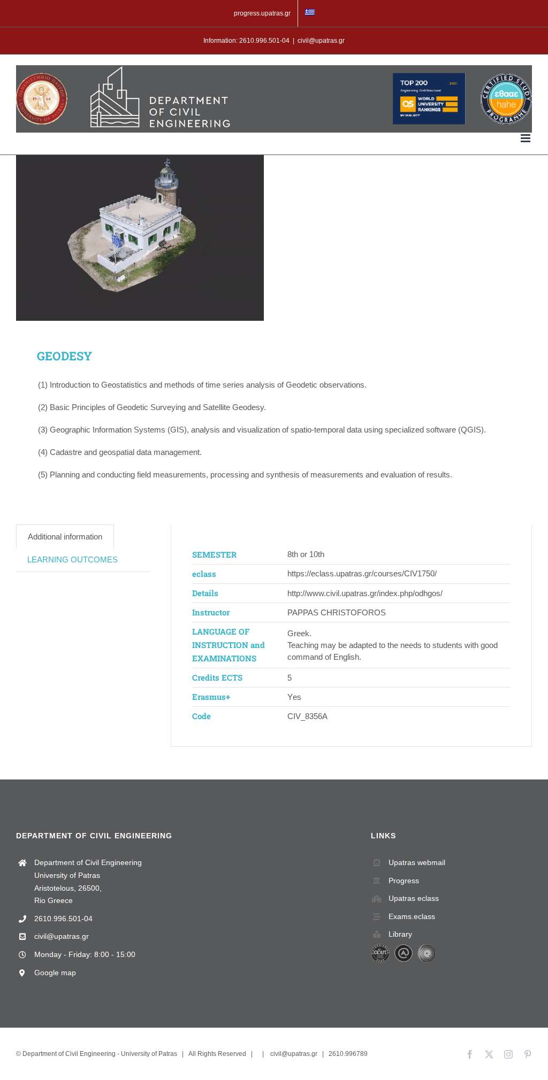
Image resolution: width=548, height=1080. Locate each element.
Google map (55, 972)
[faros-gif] (140, 238)
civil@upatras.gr (321, 40)
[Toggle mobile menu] (526, 138)
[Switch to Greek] (310, 13)
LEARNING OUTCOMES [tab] (72, 559)
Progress (404, 880)
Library (400, 934)
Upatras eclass (414, 898)
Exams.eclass (412, 916)
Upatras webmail (417, 862)
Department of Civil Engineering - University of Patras (99, 1054)
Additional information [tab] (65, 536)
